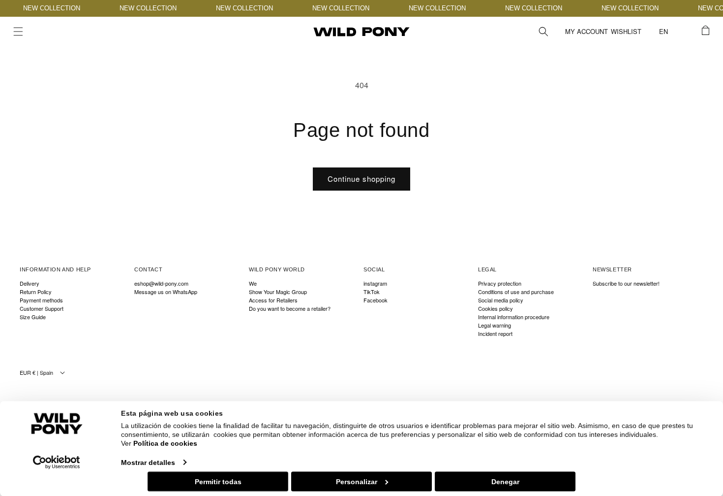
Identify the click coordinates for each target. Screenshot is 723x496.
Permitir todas (218, 481)
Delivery (29, 283)
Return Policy (36, 292)
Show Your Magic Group (278, 292)
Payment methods (41, 300)
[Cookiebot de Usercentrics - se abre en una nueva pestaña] (57, 462)
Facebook (375, 300)
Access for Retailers (273, 300)
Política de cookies (165, 443)
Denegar (505, 481)
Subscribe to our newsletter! (626, 283)
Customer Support (41, 308)
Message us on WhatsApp (165, 292)
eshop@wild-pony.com (161, 283)
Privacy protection (499, 283)
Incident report (495, 333)
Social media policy (500, 300)
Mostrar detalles (148, 462)
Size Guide (33, 317)
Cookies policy (495, 308)
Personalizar (356, 481)
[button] (18, 31)
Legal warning (494, 325)
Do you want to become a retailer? (290, 308)
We (253, 283)
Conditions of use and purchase (516, 292)
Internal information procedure (513, 317)
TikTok (371, 292)
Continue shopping (361, 178)
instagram (375, 283)
